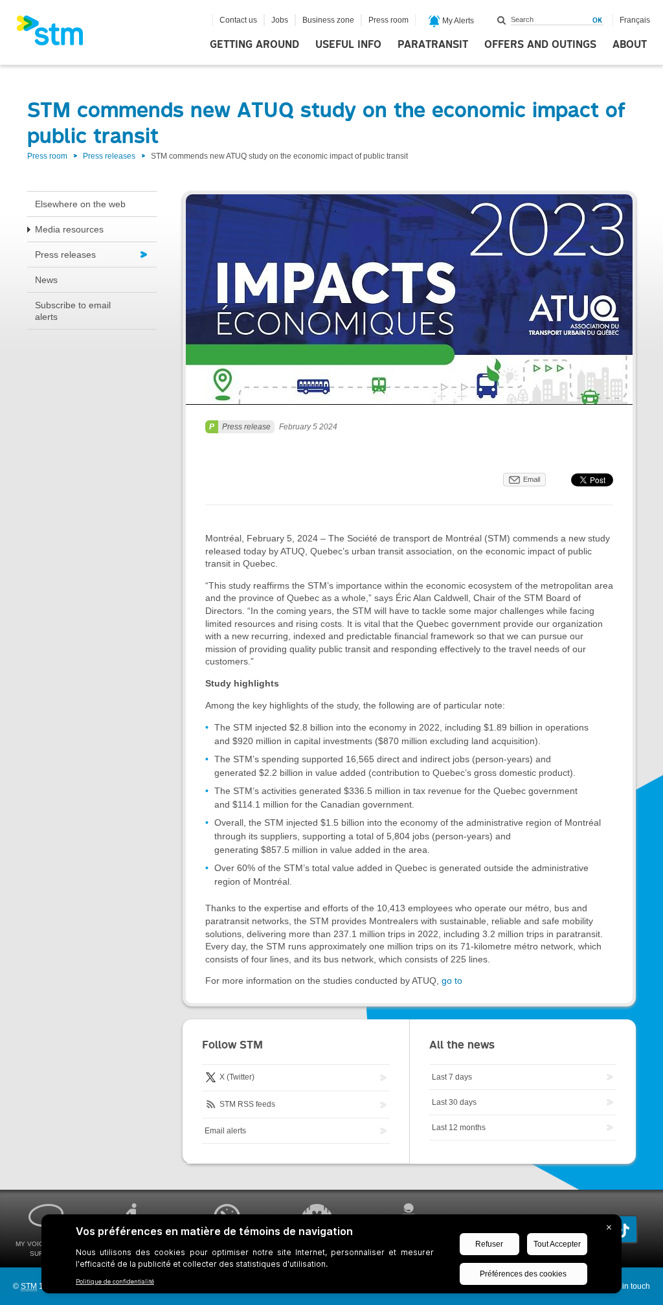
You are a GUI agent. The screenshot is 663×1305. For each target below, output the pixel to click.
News (46, 280)
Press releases (109, 156)
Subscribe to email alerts (73, 311)
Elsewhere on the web (80, 204)
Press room (388, 20)
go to (452, 980)
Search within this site (501, 20)
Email (531, 479)
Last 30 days (454, 1102)
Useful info (348, 45)
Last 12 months (459, 1127)
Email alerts (225, 1130)
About (629, 45)
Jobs (279, 20)
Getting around (254, 45)
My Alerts (457, 20)
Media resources (69, 229)
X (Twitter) (236, 1077)
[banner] (56, 34)
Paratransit (433, 45)
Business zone (328, 20)
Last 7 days (452, 1077)
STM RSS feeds (246, 1104)
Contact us (238, 20)
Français (635, 20)
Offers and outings (540, 45)
